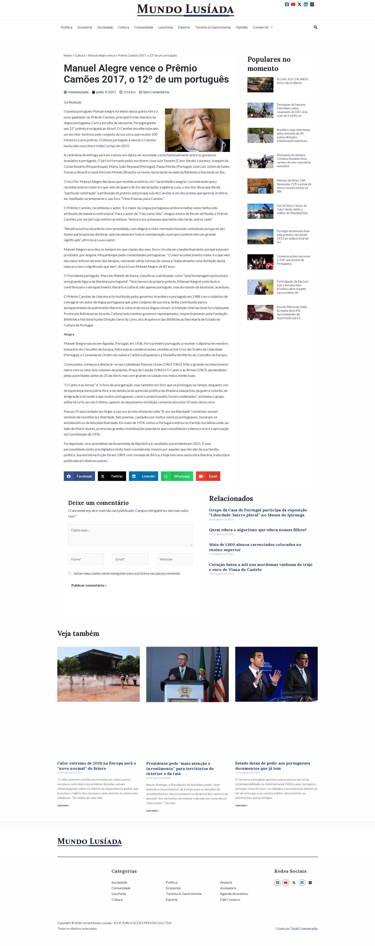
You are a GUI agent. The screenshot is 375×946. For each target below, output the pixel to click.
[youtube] (294, 4)
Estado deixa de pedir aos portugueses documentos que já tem (272, 766)
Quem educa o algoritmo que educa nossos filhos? (258, 529)
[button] (270, 27)
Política (66, 27)
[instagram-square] (313, 4)
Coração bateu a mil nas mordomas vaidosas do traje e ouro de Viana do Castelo (260, 567)
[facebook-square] (287, 4)
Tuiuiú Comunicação (304, 928)
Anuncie (226, 882)
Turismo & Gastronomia (213, 27)
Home (68, 55)
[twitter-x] (300, 4)
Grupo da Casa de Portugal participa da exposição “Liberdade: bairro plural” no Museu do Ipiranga (258, 512)
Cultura (123, 27)
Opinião (242, 27)
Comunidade (143, 27)
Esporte (184, 27)
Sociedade (105, 27)
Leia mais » (63, 805)
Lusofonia (165, 27)
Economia (84, 27)
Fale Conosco (230, 899)
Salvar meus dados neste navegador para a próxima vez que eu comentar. (127, 573)
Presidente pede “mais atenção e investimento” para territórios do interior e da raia (180, 768)
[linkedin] (306, 4)
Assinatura (228, 888)
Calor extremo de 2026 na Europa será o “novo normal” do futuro (96, 766)
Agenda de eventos (234, 893)
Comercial (260, 27)
